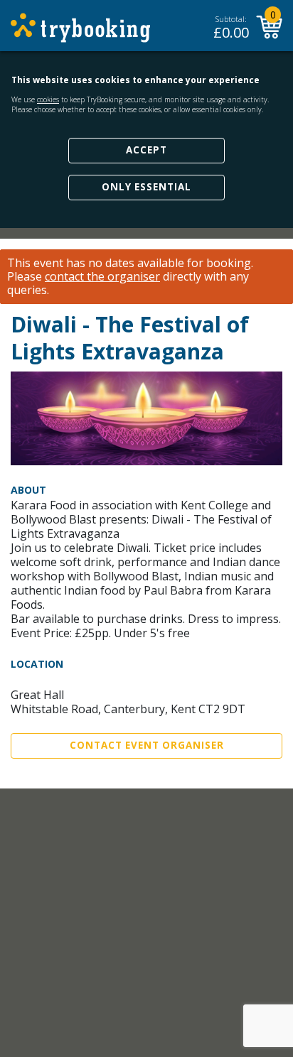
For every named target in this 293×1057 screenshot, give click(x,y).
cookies (48, 99)
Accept (146, 149)
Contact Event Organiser (147, 745)
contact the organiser (102, 276)
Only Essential (146, 186)
